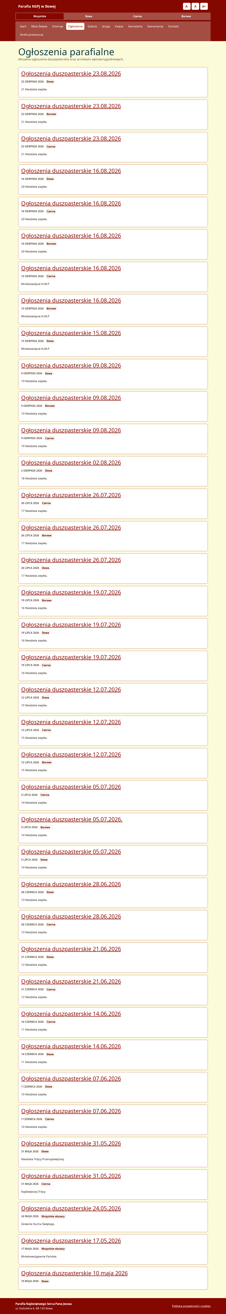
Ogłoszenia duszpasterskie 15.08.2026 (71, 333)
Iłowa (88, 16)
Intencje (57, 26)
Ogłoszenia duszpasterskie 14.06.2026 (71, 1013)
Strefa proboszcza (31, 34)
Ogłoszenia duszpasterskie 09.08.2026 (71, 365)
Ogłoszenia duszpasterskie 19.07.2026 (71, 592)
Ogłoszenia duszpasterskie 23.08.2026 (71, 73)
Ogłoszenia (75, 26)
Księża (119, 26)
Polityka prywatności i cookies (191, 1306)
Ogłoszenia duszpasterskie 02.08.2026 (71, 462)
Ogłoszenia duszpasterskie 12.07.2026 (71, 689)
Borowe (186, 16)
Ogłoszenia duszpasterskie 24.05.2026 (71, 1208)
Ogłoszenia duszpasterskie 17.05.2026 (71, 1240)
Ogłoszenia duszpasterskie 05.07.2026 (71, 787)
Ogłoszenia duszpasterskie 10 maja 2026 (74, 1273)
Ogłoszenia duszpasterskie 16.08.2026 (71, 171)
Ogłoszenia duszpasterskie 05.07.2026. (71, 819)
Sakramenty (155, 26)
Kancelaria (135, 26)
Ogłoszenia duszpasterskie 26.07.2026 (71, 495)
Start (23, 26)
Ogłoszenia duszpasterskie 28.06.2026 (71, 884)
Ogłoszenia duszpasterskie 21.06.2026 (71, 949)
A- (186, 6)
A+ (204, 6)
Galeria (92, 26)
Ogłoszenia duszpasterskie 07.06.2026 (71, 1078)
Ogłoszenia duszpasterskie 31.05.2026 (71, 1143)
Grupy (106, 26)
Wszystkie (39, 16)
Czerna (137, 16)
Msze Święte (39, 26)
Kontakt (173, 26)
